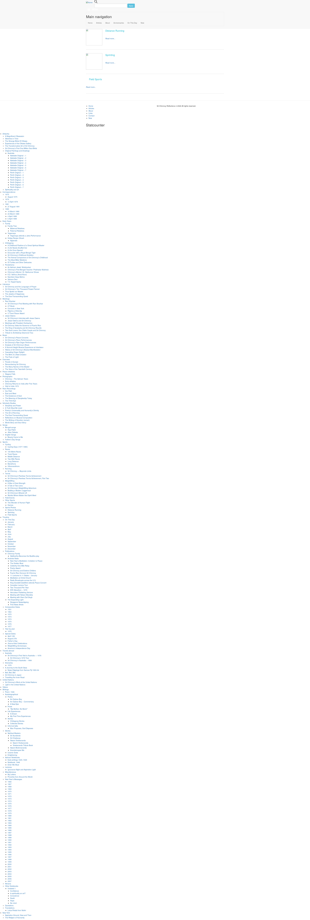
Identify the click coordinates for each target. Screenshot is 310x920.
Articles (99, 23)
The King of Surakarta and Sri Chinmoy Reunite (23, 328)
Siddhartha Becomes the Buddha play (24, 556)
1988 (10, 835)
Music (5, 335)
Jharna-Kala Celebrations (17, 643)
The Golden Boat (16, 563)
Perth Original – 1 (17, 172)
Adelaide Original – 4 (18, 163)
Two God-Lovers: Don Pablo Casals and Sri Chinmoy (25, 330)
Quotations (9, 905)
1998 (10, 859)
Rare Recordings (9, 388)
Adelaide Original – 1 (18, 155)
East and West (10, 393)
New (142, 23)
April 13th (11, 636)
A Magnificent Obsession (14, 136)
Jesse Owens (10, 316)
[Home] (90, 2)
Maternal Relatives (17, 228)
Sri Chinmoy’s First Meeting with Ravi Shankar (25, 303)
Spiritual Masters (14, 733)
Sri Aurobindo (15, 735)
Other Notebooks (11, 886)
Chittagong (9, 243)
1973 (10, 616)
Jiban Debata (13, 432)
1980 (10, 815)
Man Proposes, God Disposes (21, 728)
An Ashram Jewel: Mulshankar (19, 267)
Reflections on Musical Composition (18, 417)
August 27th (12, 638)
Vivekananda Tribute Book (23, 745)
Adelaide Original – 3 (18, 160)
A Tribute (11, 306)
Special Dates (10, 633)
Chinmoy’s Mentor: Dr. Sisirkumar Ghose (23, 272)
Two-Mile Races (14, 459)
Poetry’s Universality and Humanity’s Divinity (22, 410)
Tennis (7, 473)
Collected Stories (16, 723)
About (107, 23)
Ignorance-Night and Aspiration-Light (22, 769)
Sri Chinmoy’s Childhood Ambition (21, 255)
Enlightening (12, 755)
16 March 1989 (13, 211)
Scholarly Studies (9, 403)
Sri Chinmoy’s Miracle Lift (17, 493)
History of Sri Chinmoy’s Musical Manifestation (22, 349)
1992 (10, 845)
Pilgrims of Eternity (15, 311)
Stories (10, 718)
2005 (10, 876)
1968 (10, 786)
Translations (9, 908)
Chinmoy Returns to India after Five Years (21, 383)
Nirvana (8, 883)
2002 (10, 869)
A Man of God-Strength (16, 483)
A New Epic (14, 704)
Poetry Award (15, 568)
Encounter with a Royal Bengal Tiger (22, 252)
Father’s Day (12, 641)
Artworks (6, 134)
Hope (12, 900)
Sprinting (11, 512)
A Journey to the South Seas (16, 667)
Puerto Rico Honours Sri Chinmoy (23, 573)
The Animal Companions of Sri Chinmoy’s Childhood (28, 257)
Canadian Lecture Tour (19, 585)
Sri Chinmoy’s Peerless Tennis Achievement (24, 476)
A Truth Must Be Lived (13, 408)
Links (91, 113)
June (9, 534)
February (11, 524)
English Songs (10, 434)
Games (10, 505)
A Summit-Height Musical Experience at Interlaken (24, 347)
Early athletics (10, 381)
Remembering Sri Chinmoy (15, 364)
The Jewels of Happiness (14, 294)
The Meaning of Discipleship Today (18, 398)
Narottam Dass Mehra (16, 277)
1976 (10, 624)
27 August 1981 (14, 206)
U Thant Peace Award (16, 313)
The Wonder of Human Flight (19, 502)
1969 (10, 789)
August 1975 (12, 197)
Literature (6, 284)
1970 (10, 614)
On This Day (132, 23)
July (9, 536)
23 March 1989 (13, 214)
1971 (10, 794)
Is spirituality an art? (18, 893)
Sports (5, 442)
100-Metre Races (14, 451)
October (11, 544)
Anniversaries (118, 23)
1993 (10, 847)
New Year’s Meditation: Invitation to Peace (26, 561)
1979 (7, 199)
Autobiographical (11, 694)
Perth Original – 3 (17, 177)
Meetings (6, 299)
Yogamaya (12, 233)
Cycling (8, 444)
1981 (7, 204)
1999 (10, 862)
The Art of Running (12, 413)
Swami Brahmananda (18, 747)
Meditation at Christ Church (20, 578)
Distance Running (14, 510)
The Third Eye (10, 400)
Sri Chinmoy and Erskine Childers (23, 570)
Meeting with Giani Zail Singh (21, 597)
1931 (10, 609)
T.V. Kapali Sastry (14, 282)
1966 (10, 781)
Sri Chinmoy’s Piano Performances (18, 340)
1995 (10, 852)
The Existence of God (13, 396)
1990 (10, 840)
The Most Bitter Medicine (17, 260)
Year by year (10, 629)
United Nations (8, 680)
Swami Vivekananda (18, 740)
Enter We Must (13, 764)
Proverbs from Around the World (20, 777)
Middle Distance (14, 456)
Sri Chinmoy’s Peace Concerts (16, 337)
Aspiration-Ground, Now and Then (18, 915)
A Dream (13, 714)
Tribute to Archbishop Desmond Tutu (19, 333)
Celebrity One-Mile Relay (19, 565)
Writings (6, 689)
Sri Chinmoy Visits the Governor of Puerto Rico (23, 325)
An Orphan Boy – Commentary (22, 701)
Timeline (6, 517)
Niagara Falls (10, 374)
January (11, 522)
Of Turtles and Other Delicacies (20, 262)
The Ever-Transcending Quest (16, 296)
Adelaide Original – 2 (18, 158)
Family (7, 223)
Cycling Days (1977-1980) (18, 447)
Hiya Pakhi (12, 430)
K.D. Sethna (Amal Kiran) (17, 274)
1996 (10, 854)
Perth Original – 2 (17, 175)
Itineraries (9, 663)
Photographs (7, 376)
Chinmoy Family (14, 553)
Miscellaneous (10, 772)
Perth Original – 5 (17, 182)
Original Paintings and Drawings (17, 150)
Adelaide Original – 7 (18, 170)
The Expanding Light (15, 599)
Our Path (8, 391)
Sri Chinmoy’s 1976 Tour (19, 658)
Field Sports (12, 515)
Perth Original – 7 (17, 187)
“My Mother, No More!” (19, 709)
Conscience (14, 896)
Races (7, 449)
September (12, 541)
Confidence (14, 891)
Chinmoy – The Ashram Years (16, 379)
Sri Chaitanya (15, 738)
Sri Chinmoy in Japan (13, 675)
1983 (10, 823)
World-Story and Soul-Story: (16, 422)
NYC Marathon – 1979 (18, 590)
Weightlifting (9, 481)
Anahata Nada (13, 558)
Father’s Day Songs (12, 439)
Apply (131, 5)
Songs (5, 425)
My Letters (12, 774)
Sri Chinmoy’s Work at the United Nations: (21, 682)
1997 (10, 857)
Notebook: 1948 (14, 762)
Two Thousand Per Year (19, 587)
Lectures (8, 767)
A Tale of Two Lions (15, 485)
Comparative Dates (12, 607)
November (12, 546)
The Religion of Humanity (14, 917)
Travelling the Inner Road (14, 677)
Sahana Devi (12, 279)
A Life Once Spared (15, 250)
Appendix (13, 240)
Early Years (7, 221)
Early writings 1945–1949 (17, 760)
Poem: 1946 (9, 692)
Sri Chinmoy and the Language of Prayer (20, 286)
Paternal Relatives (17, 231)
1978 (10, 811)
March (10, 527)
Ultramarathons (13, 466)
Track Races (12, 454)
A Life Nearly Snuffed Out (17, 248)
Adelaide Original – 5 (18, 165)
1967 (10, 784)
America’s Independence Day (19, 648)
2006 (10, 879)
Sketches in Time (11, 138)
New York (6, 913)
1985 (10, 828)
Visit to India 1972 (12, 386)
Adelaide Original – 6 (18, 167)
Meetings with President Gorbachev (18, 323)
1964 (10, 612)
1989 (7, 209)
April (9, 529)
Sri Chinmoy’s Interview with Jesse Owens (24, 318)
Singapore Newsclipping (19, 602)
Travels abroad (8, 650)
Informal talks (13, 726)
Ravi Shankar (10, 301)
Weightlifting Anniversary (17, 646)
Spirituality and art (12, 189)
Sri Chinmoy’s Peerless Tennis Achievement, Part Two (28, 478)
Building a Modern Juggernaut (19, 490)
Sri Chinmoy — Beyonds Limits (19, 471)
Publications (9, 551)
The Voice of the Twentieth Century (18, 369)
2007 (10, 881)
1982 (10, 820)
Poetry (10, 697)
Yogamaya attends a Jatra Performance (25, 235)
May (9, 531)
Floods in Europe (11, 362)
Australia (11, 153)
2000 (10, 864)
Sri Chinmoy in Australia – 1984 (20, 660)
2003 (10, 871)
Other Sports (10, 500)
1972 (10, 796)
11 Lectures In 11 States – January (23, 575)
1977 (10, 626)
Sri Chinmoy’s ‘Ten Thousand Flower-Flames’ (22, 289)
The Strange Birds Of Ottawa (16, 141)
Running (8, 468)
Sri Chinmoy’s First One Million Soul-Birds (21, 148)
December (12, 548)
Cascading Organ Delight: (15, 352)
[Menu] (88, 10)
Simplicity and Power (13, 405)
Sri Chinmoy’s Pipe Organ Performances (20, 342)
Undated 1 (12, 888)
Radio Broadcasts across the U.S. (23, 580)
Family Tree (12, 226)
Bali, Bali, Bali (10, 672)
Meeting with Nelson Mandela (21, 595)
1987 (10, 832)
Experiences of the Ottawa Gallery (18, 143)
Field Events (10, 498)
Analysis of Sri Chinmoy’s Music (17, 345)
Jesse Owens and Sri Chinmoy (19, 320)
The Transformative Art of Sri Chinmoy (20, 146)
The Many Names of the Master (17, 366)
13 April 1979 (13, 201)
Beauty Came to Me (15, 437)
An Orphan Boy (16, 699)
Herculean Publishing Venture (21, 592)
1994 (10, 849)
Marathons (12, 464)
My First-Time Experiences (20, 716)
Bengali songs (10, 427)
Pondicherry (9, 265)
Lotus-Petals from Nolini (17, 910)
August (10, 539)
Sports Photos (10, 507)
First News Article (16, 604)
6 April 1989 (12, 218)
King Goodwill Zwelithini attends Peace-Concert (28, 582)
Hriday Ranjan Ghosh (16, 238)
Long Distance (13, 461)
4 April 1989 (12, 216)
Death (12, 898)
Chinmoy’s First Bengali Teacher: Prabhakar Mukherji (28, 269)
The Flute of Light (12, 357)
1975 (7, 194)
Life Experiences (14, 711)
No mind (13, 903)
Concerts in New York (16, 308)
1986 (10, 830)
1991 (10, 842)
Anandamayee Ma (17, 750)
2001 (10, 866)
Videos (5, 687)
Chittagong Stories (17, 721)
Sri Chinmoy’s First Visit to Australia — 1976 (24, 655)
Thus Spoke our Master (14, 291)
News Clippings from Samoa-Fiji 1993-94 (23, 670)
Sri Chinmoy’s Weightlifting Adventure (22, 488)
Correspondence (9, 192)
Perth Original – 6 (17, 184)
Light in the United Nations (15, 684)
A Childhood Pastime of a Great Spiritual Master (26, 245)
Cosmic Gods (13, 752)
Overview (6, 359)
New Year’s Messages (13, 779)
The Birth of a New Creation (15, 354)
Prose (10, 706)
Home (90, 23)
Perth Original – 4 (17, 180)
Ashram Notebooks (12, 757)
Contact (91, 115)
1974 (10, 619)
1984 (10, 825)
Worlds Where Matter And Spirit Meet (22, 495)
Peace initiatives (9, 371)
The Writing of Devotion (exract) (17, 420)
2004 (10, 874)
